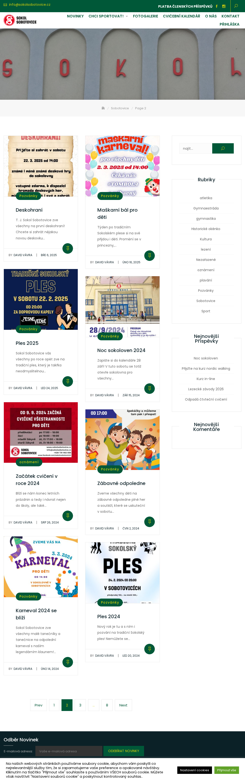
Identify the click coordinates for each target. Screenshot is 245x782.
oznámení (29, 462)
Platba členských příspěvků (185, 6)
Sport (205, 311)
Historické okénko (205, 228)
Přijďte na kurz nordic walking (206, 368)
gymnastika (206, 218)
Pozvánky (28, 195)
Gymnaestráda (206, 208)
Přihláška (229, 24)
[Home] (103, 108)
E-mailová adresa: (18, 751)
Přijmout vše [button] (226, 770)
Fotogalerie (145, 16)
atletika (206, 198)
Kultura (206, 239)
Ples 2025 (27, 343)
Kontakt (230, 16)
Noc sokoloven (206, 358)
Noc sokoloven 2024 (121, 350)
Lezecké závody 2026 (206, 389)
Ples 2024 (108, 616)
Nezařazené (206, 259)
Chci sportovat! (106, 16)
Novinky (75, 16)
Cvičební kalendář (181, 16)
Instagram (224, 6)
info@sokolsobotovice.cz (29, 4)
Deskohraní (29, 210)
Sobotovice (205, 300)
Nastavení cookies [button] (194, 770)
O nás (211, 16)
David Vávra (20, 255)
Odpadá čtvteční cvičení (206, 399)
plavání (206, 280)
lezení (206, 249)
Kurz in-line (206, 378)
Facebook (217, 6)
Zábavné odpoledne (121, 483)
